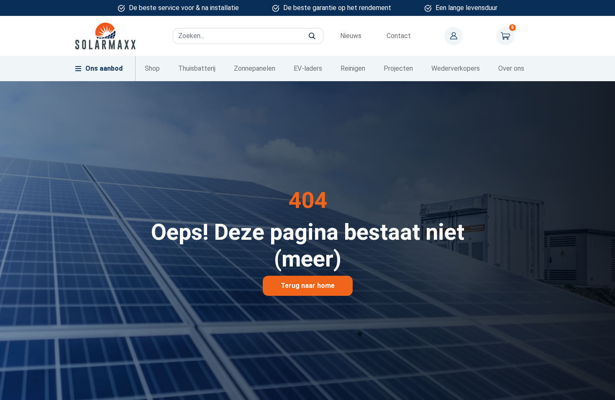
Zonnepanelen (254, 68)
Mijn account (453, 36)
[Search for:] (248, 36)
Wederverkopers (455, 68)
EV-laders (308, 68)
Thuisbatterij (196, 68)
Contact (399, 36)
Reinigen (353, 68)
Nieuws (350, 36)
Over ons (511, 68)
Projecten (398, 68)
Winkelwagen (505, 36)
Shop (152, 68)
